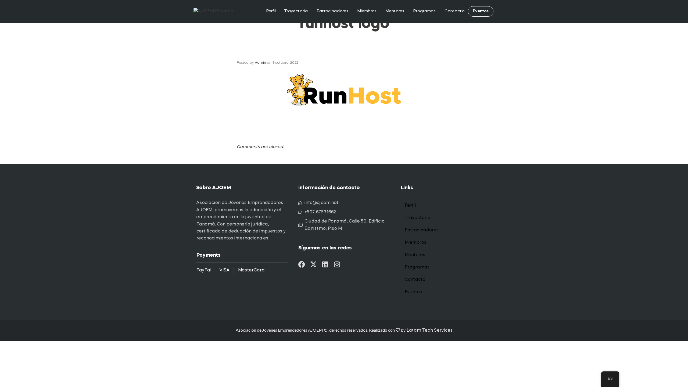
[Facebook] (301, 264)
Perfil (270, 11)
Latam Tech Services (429, 330)
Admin (260, 62)
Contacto (454, 11)
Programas (424, 11)
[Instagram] (337, 264)
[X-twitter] (313, 264)
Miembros (367, 11)
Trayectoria (296, 11)
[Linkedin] (325, 264)
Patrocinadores (332, 11)
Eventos (481, 11)
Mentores (394, 11)
